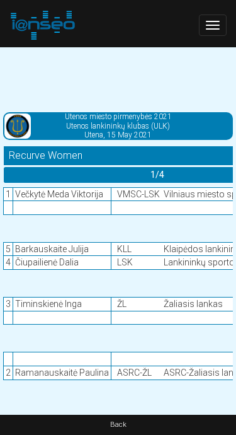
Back (118, 424)
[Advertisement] (118, 78)
